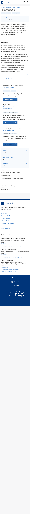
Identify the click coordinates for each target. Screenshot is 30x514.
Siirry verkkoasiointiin (11, 99)
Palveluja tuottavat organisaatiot (10, 221)
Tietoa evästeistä (5, 216)
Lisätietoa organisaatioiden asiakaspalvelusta (12, 257)
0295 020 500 (4, 267)
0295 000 (3, 244)
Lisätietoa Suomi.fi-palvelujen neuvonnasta (11, 246)
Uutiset (3, 226)
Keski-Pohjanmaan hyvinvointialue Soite (12, 7)
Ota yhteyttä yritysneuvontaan (11, 271)
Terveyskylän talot (8, 130)
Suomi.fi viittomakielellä (7, 223)
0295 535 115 (4, 255)
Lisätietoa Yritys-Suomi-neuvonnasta (10, 269)
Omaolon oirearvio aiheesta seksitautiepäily (11, 108)
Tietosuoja (4, 213)
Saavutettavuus (5, 218)
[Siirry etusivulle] (7, 2)
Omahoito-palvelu (8, 88)
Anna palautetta (5, 228)
